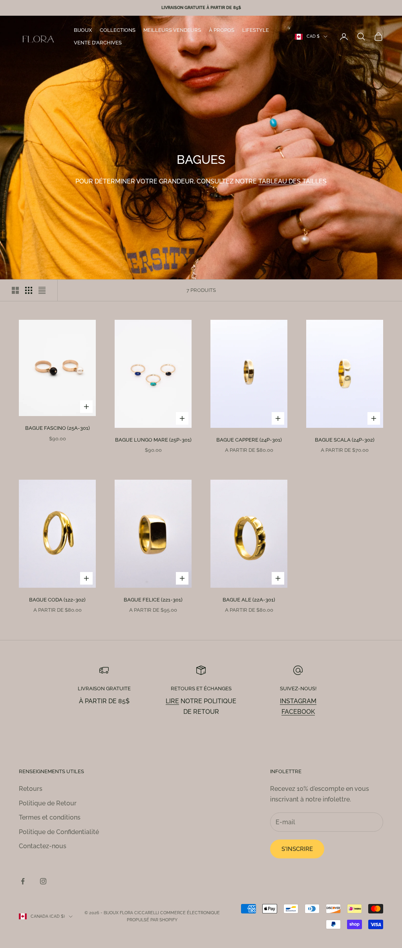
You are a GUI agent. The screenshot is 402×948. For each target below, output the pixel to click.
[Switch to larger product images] (15, 290)
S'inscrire (297, 849)
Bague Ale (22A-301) (249, 600)
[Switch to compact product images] (42, 290)
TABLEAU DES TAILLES (292, 181)
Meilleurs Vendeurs (172, 30)
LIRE (172, 701)
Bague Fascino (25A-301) (57, 428)
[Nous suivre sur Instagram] (43, 881)
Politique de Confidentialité (59, 832)
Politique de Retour (48, 803)
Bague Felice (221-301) (153, 600)
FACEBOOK (298, 711)
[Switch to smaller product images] (28, 290)
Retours (30, 788)
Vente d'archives (98, 43)
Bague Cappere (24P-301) (249, 440)
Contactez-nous (42, 846)
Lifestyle (255, 30)
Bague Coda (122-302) (57, 600)
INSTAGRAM (298, 701)
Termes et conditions (49, 817)
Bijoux (83, 30)
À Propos (221, 30)
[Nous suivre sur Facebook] (23, 881)
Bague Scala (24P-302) (345, 440)
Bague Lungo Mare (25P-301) (153, 440)
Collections (117, 30)
